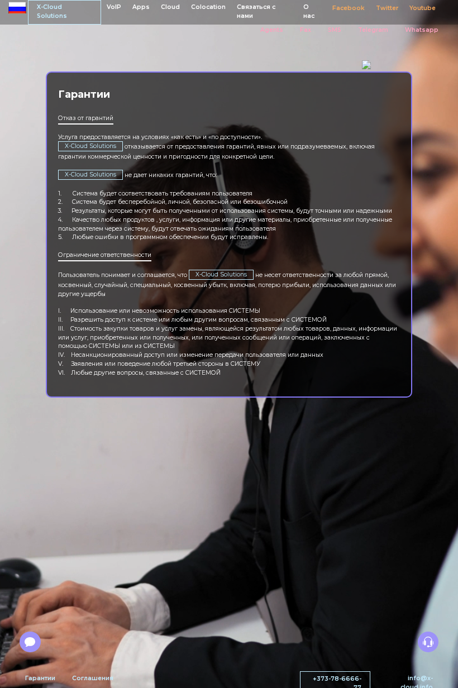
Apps (141, 7)
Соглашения (92, 678)
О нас (308, 11)
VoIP (114, 7)
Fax (305, 30)
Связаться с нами (256, 11)
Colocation (208, 7)
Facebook (348, 8)
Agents (271, 30)
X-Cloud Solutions (52, 11)
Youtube (422, 8)
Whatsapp (421, 30)
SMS (334, 30)
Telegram (373, 30)
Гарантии (40, 678)
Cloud (170, 7)
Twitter (387, 8)
